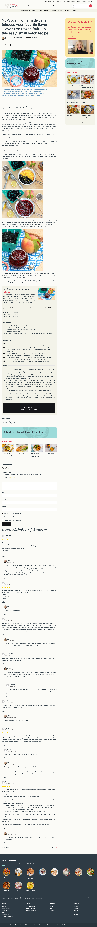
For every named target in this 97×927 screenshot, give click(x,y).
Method (60, 10)
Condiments (55, 877)
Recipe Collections (41, 5)
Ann (8, 560)
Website (4, 506)
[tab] (3, 864)
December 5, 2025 (9, 702)
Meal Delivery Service (60, 1)
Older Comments (6, 847)
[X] (13, 925)
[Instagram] (8, 925)
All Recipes (30, 5)
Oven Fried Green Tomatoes (71, 116)
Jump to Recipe (6, 44)
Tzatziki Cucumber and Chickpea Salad (86, 116)
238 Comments (18, 37)
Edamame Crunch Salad (73, 86)
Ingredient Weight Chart (7, 916)
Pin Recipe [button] (30, 307)
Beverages (18, 877)
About (78, 1)
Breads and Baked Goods (30, 877)
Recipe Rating (6, 477)
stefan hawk (9, 701)
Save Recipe (48, 307)
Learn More (72, 36)
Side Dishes (6, 890)
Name (4, 492)
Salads (90, 877)
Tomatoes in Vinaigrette (84, 101)
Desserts (66, 877)
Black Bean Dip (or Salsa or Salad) (7, 454)
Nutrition (61, 5)
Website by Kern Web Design (61, 924)
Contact (90, 1)
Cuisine (40, 10)
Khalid (7, 728)
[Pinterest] (11, 925)
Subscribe (84, 1)
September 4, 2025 (11, 834)
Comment (5, 481)
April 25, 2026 (8, 620)
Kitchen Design (5, 914)
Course (33, 10)
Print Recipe (12, 307)
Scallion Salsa (20, 453)
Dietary (46, 10)
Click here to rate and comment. (29, 409)
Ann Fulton (7, 38)
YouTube (76, 914)
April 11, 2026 (8, 655)
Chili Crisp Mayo (49, 453)
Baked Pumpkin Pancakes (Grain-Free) (87, 86)
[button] (26, 37)
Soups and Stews (30, 890)
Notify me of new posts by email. (13, 520)
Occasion (67, 10)
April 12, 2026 (13, 686)
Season (74, 10)
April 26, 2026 (10, 640)
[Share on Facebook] (3, 422)
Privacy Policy (50, 924)
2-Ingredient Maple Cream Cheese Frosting (73, 101)
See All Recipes (80, 122)
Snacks (18, 890)
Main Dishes (78, 877)
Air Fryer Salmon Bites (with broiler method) (35, 455)
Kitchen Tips (52, 5)
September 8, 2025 (9, 729)
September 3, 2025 (9, 783)
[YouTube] (15, 925)
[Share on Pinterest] (6, 422)
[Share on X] (10, 422)
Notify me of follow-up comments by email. (16, 516)
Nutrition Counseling (49, 1)
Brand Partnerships (71, 1)
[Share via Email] (14, 422)
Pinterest (76, 910)
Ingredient (53, 10)
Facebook (76, 906)
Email (4, 499)
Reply (3, 556)
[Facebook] (6, 925)
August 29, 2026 (9, 537)
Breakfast (42, 877)
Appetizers (6, 877)
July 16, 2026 (8, 584)
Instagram (76, 908)
